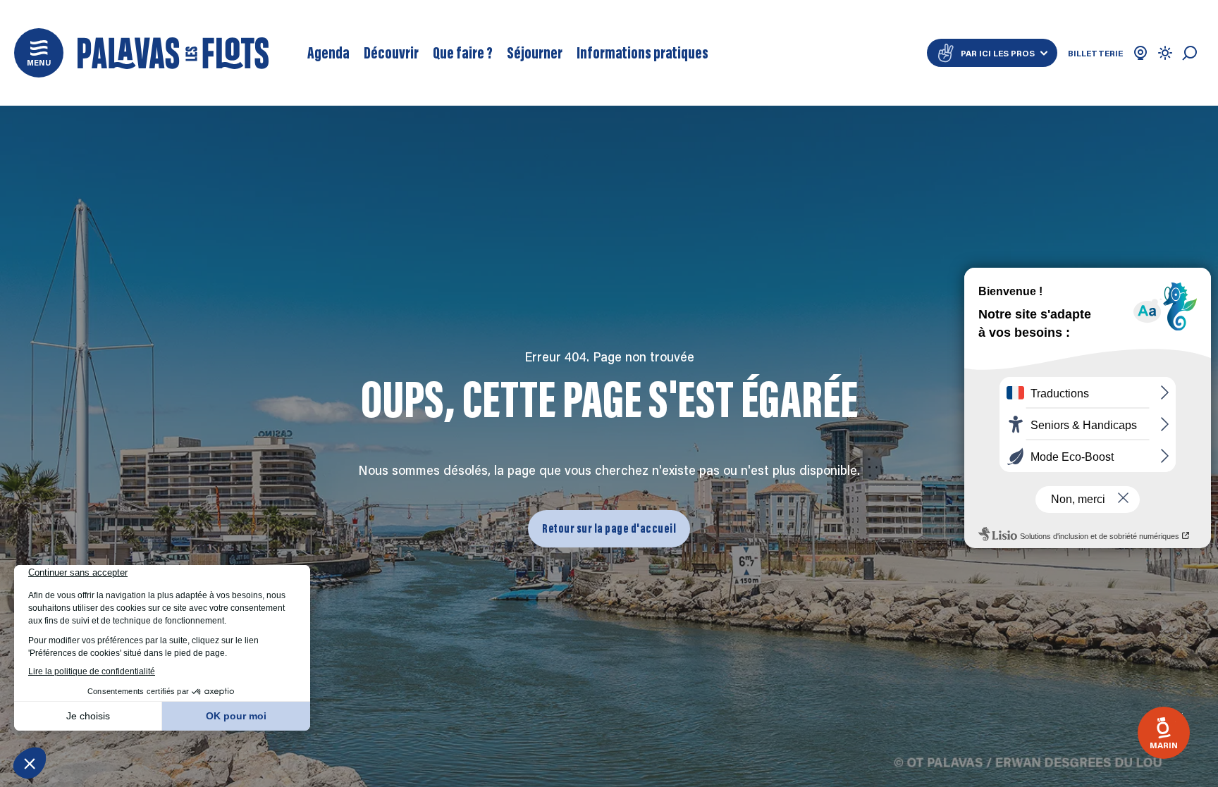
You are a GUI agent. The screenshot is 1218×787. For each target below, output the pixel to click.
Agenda (328, 52)
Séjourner (534, 52)
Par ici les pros (998, 52)
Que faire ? (463, 52)
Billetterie (1095, 52)
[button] (38, 53)
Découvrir (391, 52)
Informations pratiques (642, 52)
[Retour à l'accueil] (173, 53)
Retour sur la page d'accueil (609, 527)
